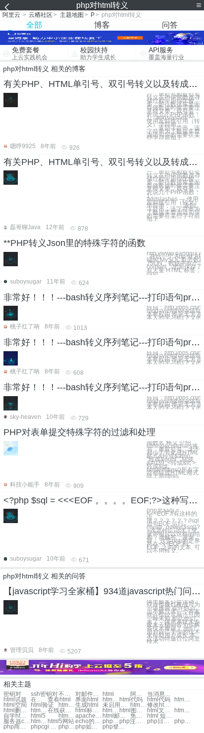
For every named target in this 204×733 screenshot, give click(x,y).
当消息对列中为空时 (160, 694)
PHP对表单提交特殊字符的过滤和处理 (79, 432)
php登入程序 (116, 727)
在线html (39, 699)
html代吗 (131, 699)
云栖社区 (40, 14)
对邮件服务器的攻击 (88, 694)
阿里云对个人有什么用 (138, 694)
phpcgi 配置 (44, 727)
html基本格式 (110, 710)
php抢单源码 (110, 721)
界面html (87, 699)
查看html (59, 699)
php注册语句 (133, 721)
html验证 (42, 705)
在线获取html (61, 710)
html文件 (66, 705)
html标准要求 (88, 710)
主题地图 (72, 14)
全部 (34, 25)
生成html (87, 705)
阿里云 (11, 14)
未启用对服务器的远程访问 (116, 705)
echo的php (88, 721)
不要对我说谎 (66, 694)
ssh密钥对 (44, 694)
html (108, 694)
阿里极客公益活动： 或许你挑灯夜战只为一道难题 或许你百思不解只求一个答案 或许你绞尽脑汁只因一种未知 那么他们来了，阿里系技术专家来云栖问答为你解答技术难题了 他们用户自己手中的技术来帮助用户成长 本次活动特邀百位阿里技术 (173, 622)
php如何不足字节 (88, 727)
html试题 (15, 699)
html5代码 (39, 721)
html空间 (15, 705)
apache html (88, 716)
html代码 (158, 699)
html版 (182, 699)
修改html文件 (160, 705)
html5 (38, 716)
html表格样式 (39, 710)
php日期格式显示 (160, 721)
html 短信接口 (160, 716)
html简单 (110, 699)
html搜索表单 (138, 705)
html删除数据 (17, 710)
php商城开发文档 (17, 727)
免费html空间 (138, 716)
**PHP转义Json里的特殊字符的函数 (74, 243)
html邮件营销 (116, 716)
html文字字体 (160, 710)
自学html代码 (17, 716)
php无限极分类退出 (66, 727)
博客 (102, 25)
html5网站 (61, 721)
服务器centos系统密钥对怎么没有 (17, 721)
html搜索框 (182, 710)
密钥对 (12, 694)
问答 (170, 25)
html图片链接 (133, 710)
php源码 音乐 (182, 721)
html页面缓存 (66, 716)
